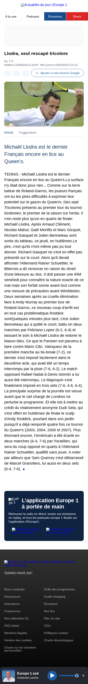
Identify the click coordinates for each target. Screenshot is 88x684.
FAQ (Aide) (11, 625)
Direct (77, 16)
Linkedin (43, 581)
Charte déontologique (58, 640)
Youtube (28, 581)
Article (8, 132)
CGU (47, 625)
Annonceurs (12, 596)
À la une (10, 16)
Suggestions (28, 132)
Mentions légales (15, 633)
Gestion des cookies (18, 640)
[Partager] (7, 74)
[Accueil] (44, 5)
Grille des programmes (59, 589)
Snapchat (36, 581)
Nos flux (49, 611)
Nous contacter (14, 589)
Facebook (21, 581)
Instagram (14, 581)
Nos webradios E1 (16, 618)
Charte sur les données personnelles (20, 649)
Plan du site (52, 618)
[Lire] (52, 675)
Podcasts (33, 16)
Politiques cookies (56, 633)
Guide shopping (54, 596)
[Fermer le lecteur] (83, 675)
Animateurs (12, 604)
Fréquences (12, 611)
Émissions (55, 16)
